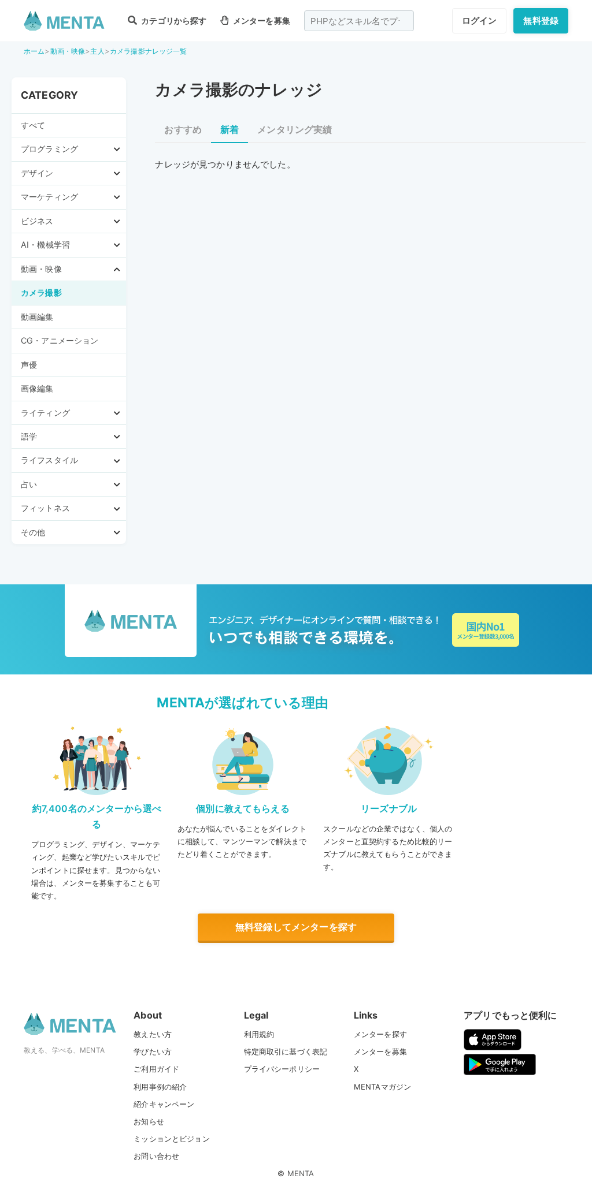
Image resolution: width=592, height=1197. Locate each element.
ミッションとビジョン (172, 1138)
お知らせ (149, 1121)
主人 (97, 51)
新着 (229, 129)
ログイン (479, 20)
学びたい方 (153, 1051)
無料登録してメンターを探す (296, 927)
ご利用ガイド (156, 1068)
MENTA (300, 1173)
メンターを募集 (260, 20)
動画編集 (37, 317)
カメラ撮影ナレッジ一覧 (148, 51)
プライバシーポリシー (282, 1068)
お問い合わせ (156, 1156)
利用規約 (259, 1034)
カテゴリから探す (172, 20)
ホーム (34, 51)
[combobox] (359, 20)
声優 (29, 365)
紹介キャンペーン (164, 1104)
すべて (33, 125)
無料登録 (540, 20)
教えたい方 (153, 1034)
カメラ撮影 (41, 292)
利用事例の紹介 (160, 1086)
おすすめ (183, 129)
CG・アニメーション (60, 340)
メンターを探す (380, 1034)
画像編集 (37, 388)
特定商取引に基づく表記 (286, 1051)
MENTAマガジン (382, 1086)
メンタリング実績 (294, 129)
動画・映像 (68, 51)
